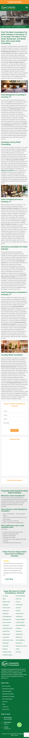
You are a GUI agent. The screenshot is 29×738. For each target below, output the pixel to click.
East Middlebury (7, 616)
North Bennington (7, 655)
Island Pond (6, 631)
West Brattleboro (20, 640)
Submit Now (14, 430)
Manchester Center (8, 640)
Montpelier (6, 643)
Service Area (5, 709)
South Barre (19, 616)
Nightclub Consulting (8, 694)
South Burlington (20, 619)
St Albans (18, 628)
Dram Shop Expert (7, 699)
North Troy (19, 598)
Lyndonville (6, 637)
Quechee (18, 607)
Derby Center (6, 607)
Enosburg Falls (7, 619)
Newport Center (7, 652)
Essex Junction (7, 622)
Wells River (19, 637)
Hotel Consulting (6, 691)
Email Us (6, 724)
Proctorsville (19, 604)
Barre (4, 598)
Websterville (19, 634)
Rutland (18, 610)
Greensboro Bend (7, 628)
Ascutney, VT (7, 728)
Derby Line (6, 610)
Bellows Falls (6, 601)
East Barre (6, 613)
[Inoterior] (8, 7)
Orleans (18, 601)
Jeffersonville (6, 634)
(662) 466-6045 (8, 719)
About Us (4, 701)
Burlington (5, 604)
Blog (3, 704)
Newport (5, 649)
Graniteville (6, 625)
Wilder (17, 649)
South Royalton (20, 622)
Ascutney (8, 26)
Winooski (18, 652)
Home (2, 26)
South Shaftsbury (20, 625)
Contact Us (5, 706)
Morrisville (5, 646)
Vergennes (19, 631)
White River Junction (21, 646)
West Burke (19, 643)
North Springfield (20, 596)
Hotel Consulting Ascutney (19, 26)
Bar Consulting (6, 686)
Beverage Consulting (8, 688)
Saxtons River (19, 613)
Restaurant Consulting (8, 696)
